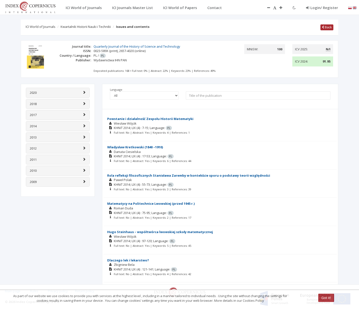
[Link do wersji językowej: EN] (355, 7)
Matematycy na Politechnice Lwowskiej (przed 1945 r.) (151, 203)
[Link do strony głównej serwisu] (30, 7)
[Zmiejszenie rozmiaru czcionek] (266, 7)
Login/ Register (324, 7)
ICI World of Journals (40, 26)
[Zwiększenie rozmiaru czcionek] (283, 7)
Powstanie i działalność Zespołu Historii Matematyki (150, 119)
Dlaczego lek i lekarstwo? (128, 260)
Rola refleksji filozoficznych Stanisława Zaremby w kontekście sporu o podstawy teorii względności (188, 175)
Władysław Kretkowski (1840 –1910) (135, 147)
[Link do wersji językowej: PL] (350, 7)
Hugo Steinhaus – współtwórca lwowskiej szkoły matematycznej (160, 232)
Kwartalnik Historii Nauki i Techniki (86, 26)
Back (328, 27)
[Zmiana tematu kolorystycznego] (294, 7)
